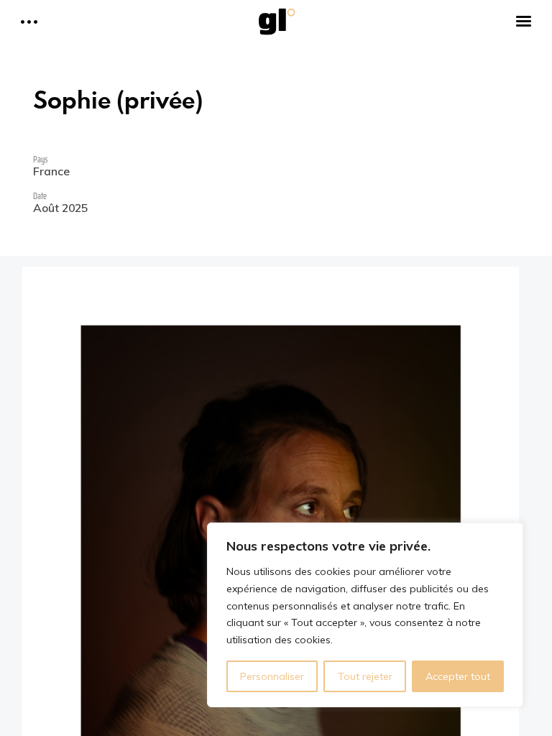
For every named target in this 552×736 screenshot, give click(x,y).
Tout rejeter (365, 676)
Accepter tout (458, 676)
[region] (365, 615)
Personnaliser (272, 676)
